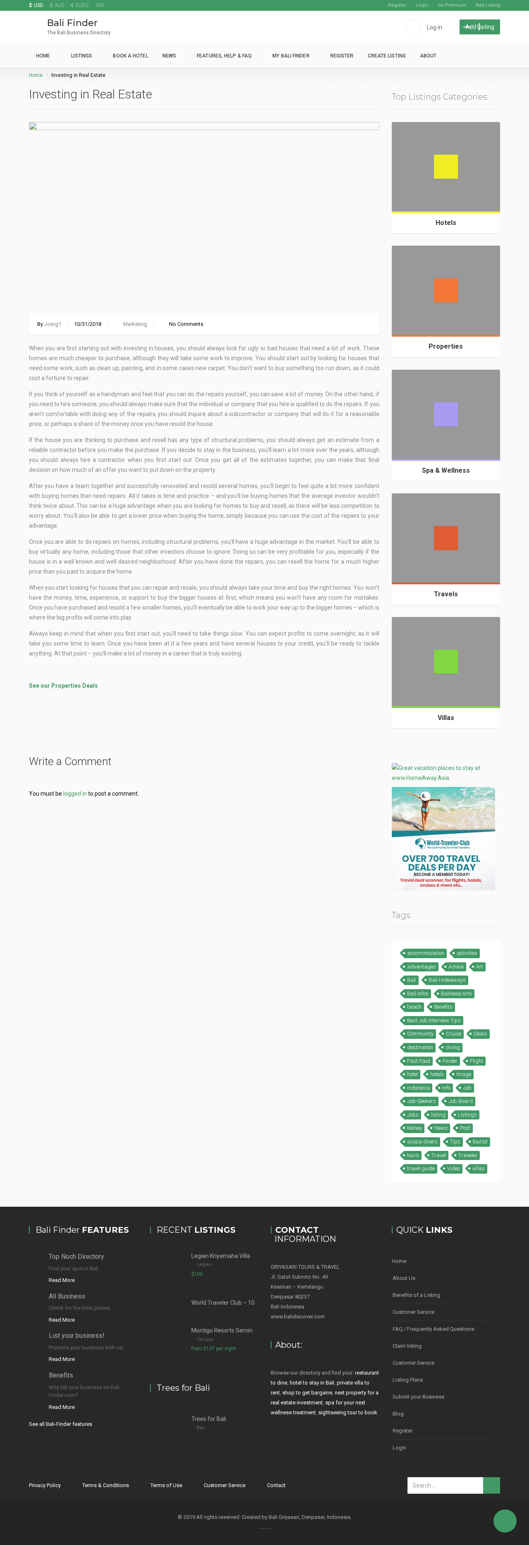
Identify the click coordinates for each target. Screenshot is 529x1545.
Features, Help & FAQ (224, 56)
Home (43, 56)
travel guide (421, 1168)
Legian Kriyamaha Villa (220, 1256)
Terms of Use (166, 1485)
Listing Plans (408, 1380)
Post (465, 1128)
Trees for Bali (208, 1419)
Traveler (467, 1155)
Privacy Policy (45, 1485)
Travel (438, 1155)
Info (446, 1088)
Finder (450, 1061)
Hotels (446, 223)
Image (463, 1074)
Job (467, 1088)
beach (414, 1007)
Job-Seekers (421, 1101)
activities (467, 953)
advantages (421, 967)
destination (420, 1047)
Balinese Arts (456, 993)
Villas (446, 718)
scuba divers (422, 1141)
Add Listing (488, 5)
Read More (62, 1280)
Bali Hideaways (447, 980)
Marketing (135, 324)
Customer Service (413, 1312)
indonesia (418, 1088)
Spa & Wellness (446, 470)
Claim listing (407, 1346)
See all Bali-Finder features (60, 1424)
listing (438, 1115)
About (428, 56)
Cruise (453, 1034)
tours (413, 1155)
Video (453, 1168)
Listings (82, 56)
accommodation (425, 953)
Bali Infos (418, 993)
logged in (75, 793)
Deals (480, 1034)
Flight (476, 1061)
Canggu (205, 1339)
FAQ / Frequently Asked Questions (433, 1329)
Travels (446, 594)
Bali (411, 980)
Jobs (413, 1115)
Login (422, 5)
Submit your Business (418, 1397)
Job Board (460, 1101)
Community (420, 1034)
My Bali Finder (290, 56)
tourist (480, 1141)
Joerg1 (52, 324)
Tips (455, 1141)
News (169, 56)
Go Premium (452, 5)
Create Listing (387, 56)
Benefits (443, 1007)
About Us (404, 1278)
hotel (412, 1074)
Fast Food (418, 1061)
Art (479, 967)
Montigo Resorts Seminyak (226, 1330)
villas (478, 1168)
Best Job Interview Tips (434, 1020)
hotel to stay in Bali (312, 1383)
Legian (204, 1264)
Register (397, 5)
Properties (446, 346)
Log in (434, 27)
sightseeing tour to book (347, 1412)
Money (414, 1128)
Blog (398, 1414)
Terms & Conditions (105, 1485)
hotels (437, 1074)
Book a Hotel (130, 56)
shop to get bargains (307, 1393)
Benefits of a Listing (416, 1295)
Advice (456, 967)
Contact (276, 1485)
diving (453, 1047)
